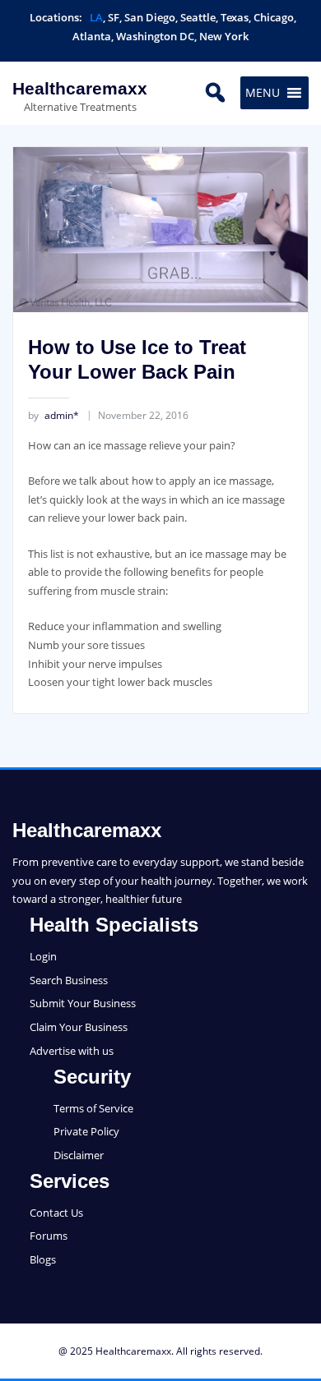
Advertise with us (72, 1050)
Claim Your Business (79, 1027)
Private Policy (86, 1131)
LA (96, 17)
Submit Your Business (83, 1003)
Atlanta (91, 36)
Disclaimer (79, 1155)
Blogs (43, 1259)
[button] (262, 92)
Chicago (274, 17)
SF (113, 17)
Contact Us (56, 1212)
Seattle (198, 17)
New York (224, 36)
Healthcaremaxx (79, 88)
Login (43, 956)
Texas (235, 17)
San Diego (149, 17)
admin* (53, 415)
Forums (48, 1235)
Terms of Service (93, 1108)
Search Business (69, 980)
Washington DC (155, 36)
